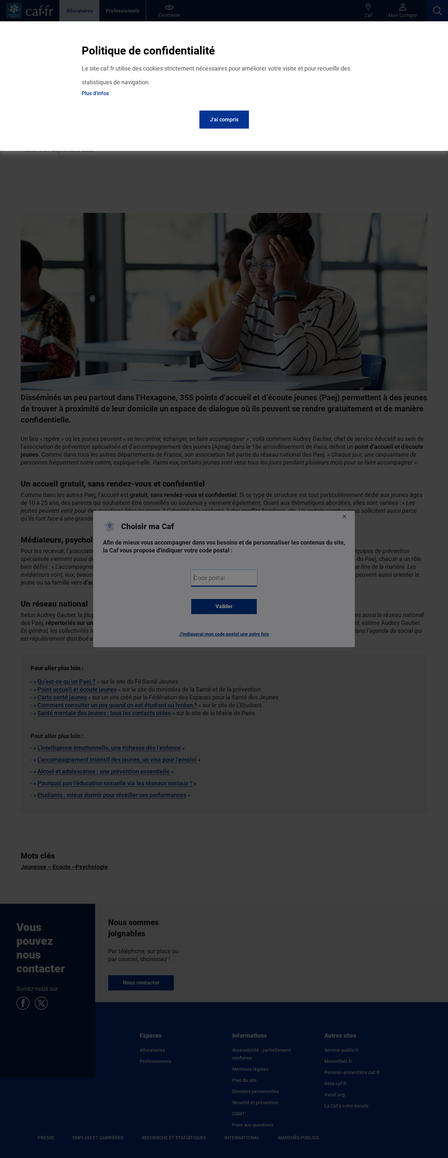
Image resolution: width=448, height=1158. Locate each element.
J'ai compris (224, 119)
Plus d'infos (95, 93)
